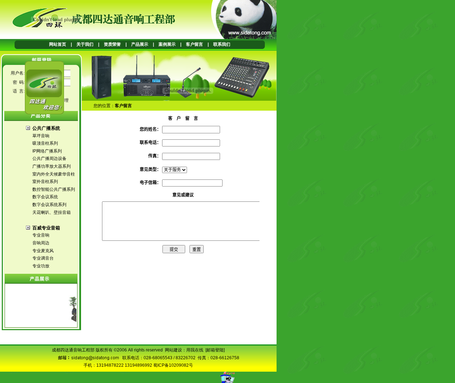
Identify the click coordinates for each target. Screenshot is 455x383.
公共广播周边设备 (49, 158)
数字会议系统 (45, 196)
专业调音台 (43, 258)
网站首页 (57, 44)
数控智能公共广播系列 (53, 189)
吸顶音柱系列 (45, 143)
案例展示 (167, 44)
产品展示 (139, 44)
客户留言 (194, 44)
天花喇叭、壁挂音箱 (51, 212)
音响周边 (40, 242)
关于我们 (84, 44)
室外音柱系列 (45, 181)
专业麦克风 (43, 250)
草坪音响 (40, 135)
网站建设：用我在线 (184, 350)
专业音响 (40, 235)
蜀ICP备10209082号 (173, 365)
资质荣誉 (112, 44)
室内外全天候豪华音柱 (53, 174)
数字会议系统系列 (49, 204)
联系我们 (221, 44)
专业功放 (40, 265)
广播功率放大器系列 (51, 166)
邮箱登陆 (215, 350)
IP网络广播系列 (47, 151)
